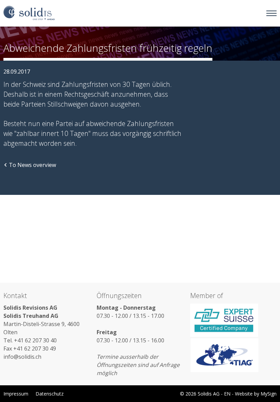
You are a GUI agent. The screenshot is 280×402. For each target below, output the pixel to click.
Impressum (15, 393)
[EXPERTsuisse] (233, 320)
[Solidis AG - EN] (29, 13)
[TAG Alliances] (233, 355)
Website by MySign (256, 393)
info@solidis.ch (22, 356)
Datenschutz (50, 393)
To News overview (32, 165)
